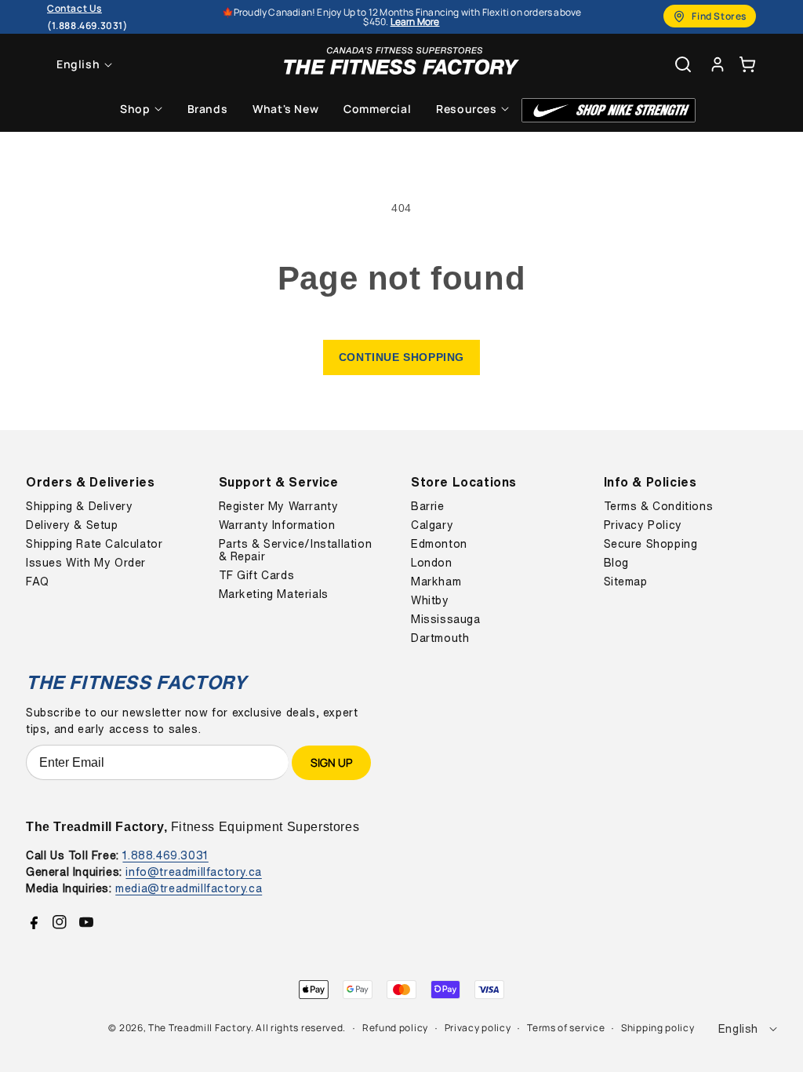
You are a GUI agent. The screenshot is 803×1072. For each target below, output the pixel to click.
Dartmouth (440, 638)
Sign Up (331, 762)
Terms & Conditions (659, 506)
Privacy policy (478, 1027)
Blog (616, 562)
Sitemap (626, 581)
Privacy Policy (643, 525)
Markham (436, 581)
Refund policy (395, 1027)
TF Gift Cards (257, 575)
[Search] (683, 64)
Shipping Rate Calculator (94, 544)
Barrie (428, 506)
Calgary (432, 525)
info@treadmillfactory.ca (193, 871)
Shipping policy (658, 1027)
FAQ (37, 581)
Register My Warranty (279, 506)
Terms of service (566, 1027)
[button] (747, 64)
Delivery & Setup (72, 525)
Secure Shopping (651, 544)
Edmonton (439, 544)
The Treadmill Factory (199, 1027)
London (431, 562)
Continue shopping (401, 357)
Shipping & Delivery (79, 506)
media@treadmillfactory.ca (188, 888)
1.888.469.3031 (165, 855)
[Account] (717, 64)
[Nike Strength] (608, 110)
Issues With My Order (86, 562)
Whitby (430, 600)
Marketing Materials (274, 594)
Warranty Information (277, 525)
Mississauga (446, 619)
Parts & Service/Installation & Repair (295, 550)
